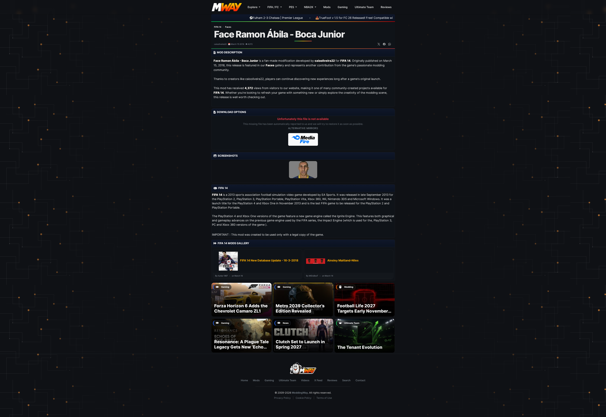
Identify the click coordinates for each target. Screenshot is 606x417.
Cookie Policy (303, 397)
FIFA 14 (218, 27)
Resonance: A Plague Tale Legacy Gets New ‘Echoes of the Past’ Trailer (241, 347)
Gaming (343, 7)
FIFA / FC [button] (273, 7)
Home (244, 380)
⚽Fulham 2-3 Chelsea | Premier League (247, 17)
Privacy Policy (282, 397)
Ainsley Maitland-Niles (343, 260)
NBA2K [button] (309, 7)
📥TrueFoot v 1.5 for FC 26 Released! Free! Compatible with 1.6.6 (330, 17)
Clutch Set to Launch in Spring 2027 (300, 344)
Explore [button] (253, 7)
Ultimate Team (364, 7)
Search (346, 380)
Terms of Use (324, 397)
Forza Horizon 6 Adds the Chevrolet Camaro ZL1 (241, 308)
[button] (303, 139)
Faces (228, 27)
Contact (360, 380)
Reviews (386, 7)
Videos (305, 380)
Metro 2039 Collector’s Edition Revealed (300, 308)
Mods (326, 7)
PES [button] (292, 7)
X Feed (318, 380)
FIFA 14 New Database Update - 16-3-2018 (269, 260)
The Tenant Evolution (359, 347)
